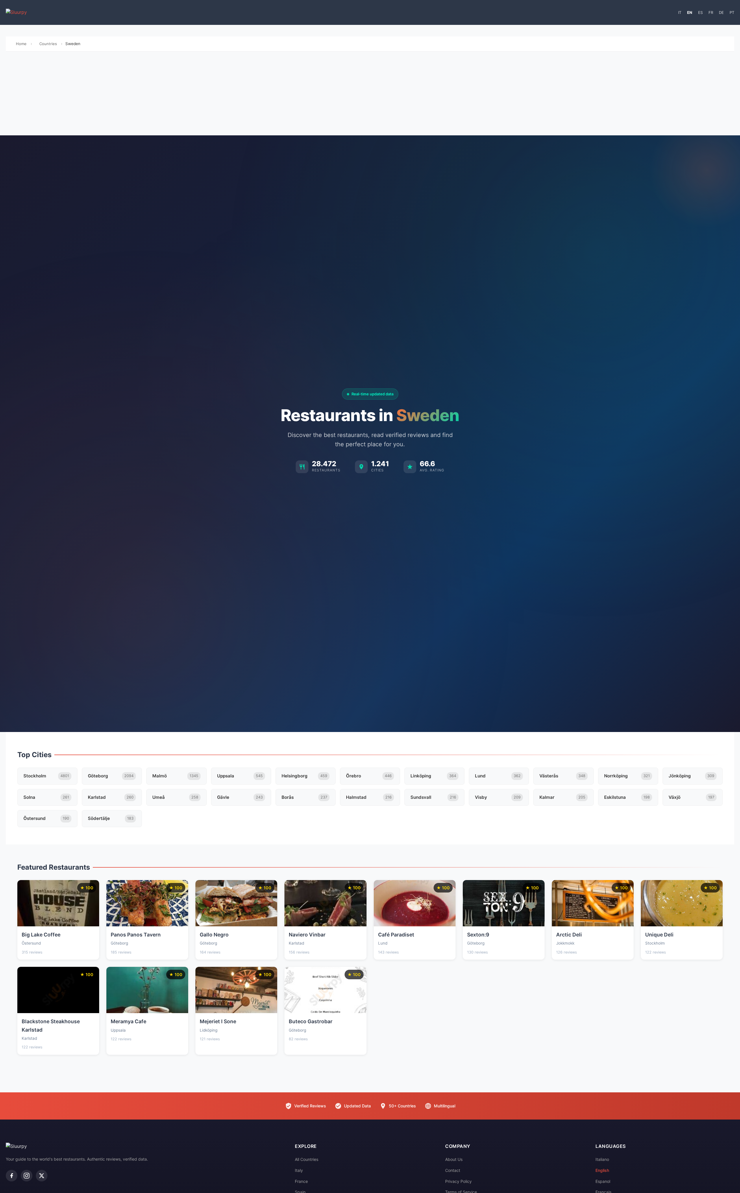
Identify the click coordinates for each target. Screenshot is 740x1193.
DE (721, 12)
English (602, 1170)
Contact (452, 1170)
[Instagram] (26, 1175)
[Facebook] (11, 1175)
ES (700, 12)
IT (679, 12)
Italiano (602, 1159)
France (301, 1181)
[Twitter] (41, 1175)
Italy (299, 1170)
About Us (453, 1159)
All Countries (306, 1159)
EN (689, 12)
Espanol (602, 1181)
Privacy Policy (458, 1181)
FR (710, 12)
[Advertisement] (370, 94)
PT (732, 12)
